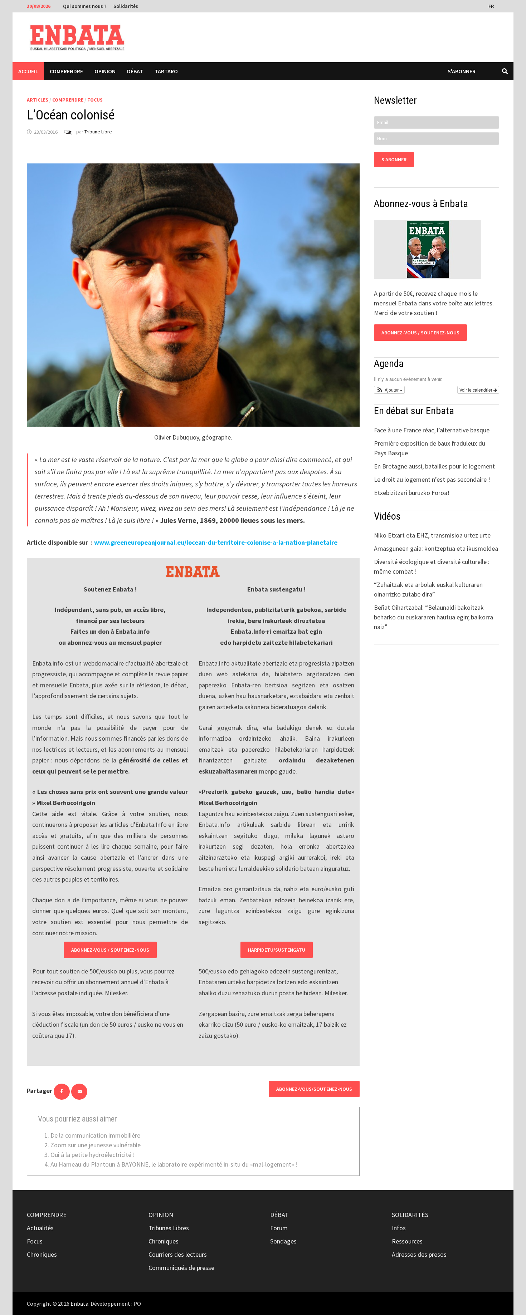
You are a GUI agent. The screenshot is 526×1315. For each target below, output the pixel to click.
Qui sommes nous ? (84, 6)
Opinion (105, 71)
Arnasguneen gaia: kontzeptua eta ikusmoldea (436, 548)
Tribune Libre (98, 132)
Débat (135, 71)
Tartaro (166, 71)
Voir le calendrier (476, 390)
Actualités (40, 1228)
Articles (37, 100)
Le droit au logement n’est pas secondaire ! (432, 479)
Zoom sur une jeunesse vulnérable (95, 1145)
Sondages (283, 1241)
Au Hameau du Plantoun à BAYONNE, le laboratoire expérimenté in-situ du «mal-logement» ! (174, 1164)
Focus (95, 100)
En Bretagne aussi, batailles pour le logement (434, 466)
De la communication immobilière (95, 1135)
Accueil (28, 71)
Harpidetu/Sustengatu (276, 950)
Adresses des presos (419, 1254)
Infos (399, 1228)
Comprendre (66, 71)
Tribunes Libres (168, 1228)
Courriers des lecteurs (177, 1254)
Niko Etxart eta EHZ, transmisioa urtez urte (432, 535)
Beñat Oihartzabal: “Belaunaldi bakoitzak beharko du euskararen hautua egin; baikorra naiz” (433, 617)
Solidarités (125, 6)
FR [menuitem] (491, 6)
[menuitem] (492, 6)
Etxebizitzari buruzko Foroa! (411, 493)
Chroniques (42, 1254)
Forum (279, 1228)
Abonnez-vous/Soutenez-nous (314, 1089)
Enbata (79, 1303)
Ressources (407, 1241)
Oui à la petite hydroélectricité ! (92, 1154)
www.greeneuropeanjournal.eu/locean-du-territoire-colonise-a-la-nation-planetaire (215, 542)
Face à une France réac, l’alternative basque (432, 430)
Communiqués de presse (181, 1268)
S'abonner (462, 71)
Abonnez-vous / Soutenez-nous (110, 950)
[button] (389, 389)
